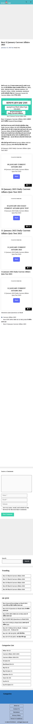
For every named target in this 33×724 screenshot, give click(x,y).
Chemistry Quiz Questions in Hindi (12, 313)
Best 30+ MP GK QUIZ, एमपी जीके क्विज (14, 634)
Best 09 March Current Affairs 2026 (14, 586)
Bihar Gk (5, 651)
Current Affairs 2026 (9, 658)
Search (4, 559)
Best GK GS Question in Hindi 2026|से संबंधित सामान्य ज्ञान (16, 610)
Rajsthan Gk (6, 675)
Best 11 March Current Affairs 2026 (14, 579)
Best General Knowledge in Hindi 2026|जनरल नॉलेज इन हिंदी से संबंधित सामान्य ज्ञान (15, 604)
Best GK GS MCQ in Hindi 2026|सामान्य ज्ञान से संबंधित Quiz (16, 624)
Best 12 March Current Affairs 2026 (14, 576)
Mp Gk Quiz (6, 671)
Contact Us (16, 709)
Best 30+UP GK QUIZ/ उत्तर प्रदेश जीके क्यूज (14, 637)
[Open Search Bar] (26, 2)
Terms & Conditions (16, 719)
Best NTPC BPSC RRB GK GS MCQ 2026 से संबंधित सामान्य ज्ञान (15, 615)
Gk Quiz (5, 661)
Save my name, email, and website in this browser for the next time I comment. (16, 509)
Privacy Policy (16, 716)
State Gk (5, 678)
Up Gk (5, 682)
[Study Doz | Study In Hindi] (6, 2)
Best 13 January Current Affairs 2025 (14, 324)
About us (16, 706)
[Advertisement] (16, 22)
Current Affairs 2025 (9, 317)
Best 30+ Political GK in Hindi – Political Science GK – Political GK (15, 629)
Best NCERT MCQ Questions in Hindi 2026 (16, 620)
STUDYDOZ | (13, 722)
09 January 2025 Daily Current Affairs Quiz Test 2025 (16, 150)
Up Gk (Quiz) (7, 685)
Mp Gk (5, 668)
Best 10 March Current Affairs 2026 (14, 583)
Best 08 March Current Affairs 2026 (14, 590)
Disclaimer (16, 712)
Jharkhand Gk (7, 664)
